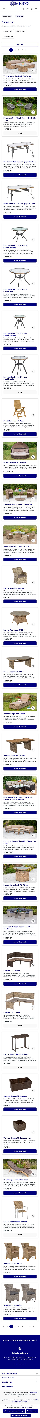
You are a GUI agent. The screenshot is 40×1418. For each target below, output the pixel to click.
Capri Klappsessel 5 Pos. (13, 421)
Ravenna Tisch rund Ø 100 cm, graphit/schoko (15, 246)
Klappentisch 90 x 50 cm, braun (16, 1054)
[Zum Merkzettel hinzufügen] (33, 70)
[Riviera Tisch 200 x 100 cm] (20, 660)
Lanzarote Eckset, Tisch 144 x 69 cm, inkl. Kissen (18, 928)
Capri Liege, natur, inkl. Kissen (15, 1180)
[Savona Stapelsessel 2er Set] (20, 1210)
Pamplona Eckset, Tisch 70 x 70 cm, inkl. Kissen (19, 842)
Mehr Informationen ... (27, 1407)
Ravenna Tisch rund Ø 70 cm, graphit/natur (15, 378)
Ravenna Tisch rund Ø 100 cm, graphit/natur (15, 290)
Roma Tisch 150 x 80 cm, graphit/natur (19, 204)
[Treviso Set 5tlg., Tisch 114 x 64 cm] (20, 534)
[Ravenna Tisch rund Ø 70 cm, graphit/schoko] (20, 321)
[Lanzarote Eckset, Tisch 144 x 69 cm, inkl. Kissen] (20, 915)
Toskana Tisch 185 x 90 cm (14, 755)
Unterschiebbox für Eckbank (15, 1096)
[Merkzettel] (27, 9)
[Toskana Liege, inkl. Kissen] (20, 702)
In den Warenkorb (20, 89)
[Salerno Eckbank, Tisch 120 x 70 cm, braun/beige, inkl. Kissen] (20, 785)
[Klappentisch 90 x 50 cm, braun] (20, 1042)
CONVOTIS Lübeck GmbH (20, 1402)
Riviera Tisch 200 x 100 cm (14, 672)
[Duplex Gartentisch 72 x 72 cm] (20, 873)
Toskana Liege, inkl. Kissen (14, 714)
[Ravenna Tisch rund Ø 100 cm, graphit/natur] (20, 277)
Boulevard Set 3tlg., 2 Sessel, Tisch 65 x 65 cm (19, 119)
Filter (21, 44)
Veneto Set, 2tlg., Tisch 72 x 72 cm (17, 76)
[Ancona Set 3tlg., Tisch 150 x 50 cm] (20, 493)
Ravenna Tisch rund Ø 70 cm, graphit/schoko (15, 334)
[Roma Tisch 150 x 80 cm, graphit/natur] (20, 192)
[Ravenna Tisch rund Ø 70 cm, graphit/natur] (20, 365)
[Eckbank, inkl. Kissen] (20, 959)
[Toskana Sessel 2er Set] (20, 1252)
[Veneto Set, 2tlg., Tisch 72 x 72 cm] (20, 64)
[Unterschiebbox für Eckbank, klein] (20, 1126)
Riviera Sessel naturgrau (13, 588)
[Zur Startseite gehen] (20, 3)
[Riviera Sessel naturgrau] (20, 576)
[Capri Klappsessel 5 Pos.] (20, 409)
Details (20, 133)
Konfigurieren (32, 1411)
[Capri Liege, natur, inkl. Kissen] (20, 1168)
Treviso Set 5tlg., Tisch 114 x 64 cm (17, 546)
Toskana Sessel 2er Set (12, 1263)
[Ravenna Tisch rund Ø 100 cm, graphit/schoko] (20, 234)
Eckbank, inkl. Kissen (11, 971)
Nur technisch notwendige (14, 1411)
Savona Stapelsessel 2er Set (15, 1222)
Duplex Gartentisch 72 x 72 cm (15, 885)
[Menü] (4, 9)
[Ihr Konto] (32, 9)
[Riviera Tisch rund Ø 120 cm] (20, 618)
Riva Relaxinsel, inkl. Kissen (14, 463)
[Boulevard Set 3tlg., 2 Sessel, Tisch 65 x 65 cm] (20, 106)
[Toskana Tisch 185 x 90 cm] (20, 744)
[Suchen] (23, 9)
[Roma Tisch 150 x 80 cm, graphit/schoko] (20, 150)
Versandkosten (33, 1392)
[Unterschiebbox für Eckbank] (20, 1084)
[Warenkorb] (36, 9)
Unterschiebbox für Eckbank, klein (17, 1138)
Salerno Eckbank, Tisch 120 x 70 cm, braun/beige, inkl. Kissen (18, 798)
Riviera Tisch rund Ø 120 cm (14, 630)
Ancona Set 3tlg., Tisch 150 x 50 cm (17, 505)
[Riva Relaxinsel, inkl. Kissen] (20, 451)
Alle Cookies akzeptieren (20, 1415)
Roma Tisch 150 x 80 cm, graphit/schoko (19, 162)
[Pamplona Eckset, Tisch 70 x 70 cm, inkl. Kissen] (20, 829)
